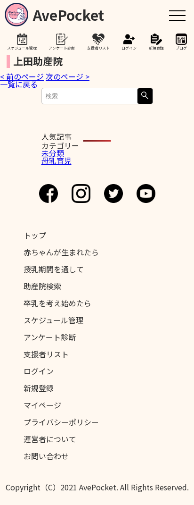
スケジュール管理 (22, 47)
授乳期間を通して (54, 269)
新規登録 (156, 47)
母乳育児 (56, 160)
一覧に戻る (19, 84)
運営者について (50, 439)
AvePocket (68, 13)
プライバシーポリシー (61, 422)
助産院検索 (42, 286)
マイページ (42, 405)
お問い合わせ (46, 456)
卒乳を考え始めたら (57, 303)
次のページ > (67, 76)
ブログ (181, 47)
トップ (35, 235)
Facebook (48, 193)
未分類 (52, 153)
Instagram (81, 193)
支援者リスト (98, 47)
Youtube (146, 193)
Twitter (113, 193)
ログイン (129, 47)
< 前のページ (22, 76)
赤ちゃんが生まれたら (61, 252)
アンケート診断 (61, 47)
